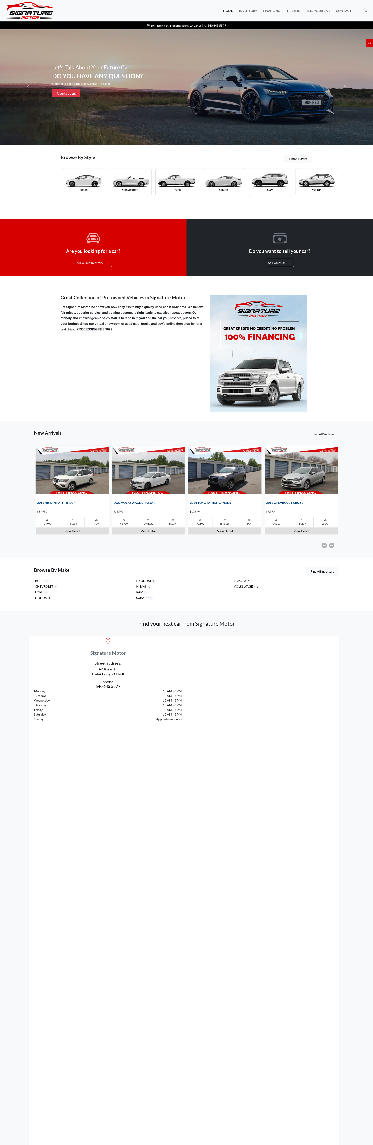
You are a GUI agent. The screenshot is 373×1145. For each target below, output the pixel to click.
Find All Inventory (322, 571)
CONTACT (343, 10)
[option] (72, 490)
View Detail (72, 531)
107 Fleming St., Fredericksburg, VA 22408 (176, 25)
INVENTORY (248, 10)
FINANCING (271, 10)
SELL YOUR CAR (318, 10)
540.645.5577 (216, 25)
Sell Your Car (68, 93)
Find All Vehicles (323, 434)
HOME (228, 10)
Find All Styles (298, 158)
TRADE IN (293, 10)
